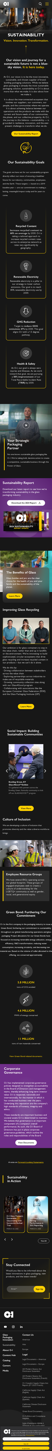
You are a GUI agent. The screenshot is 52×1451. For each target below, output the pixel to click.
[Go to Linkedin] (21, 1326)
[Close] (49, 1428)
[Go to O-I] (6, 4)
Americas (26, 1340)
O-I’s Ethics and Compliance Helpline (33, 1417)
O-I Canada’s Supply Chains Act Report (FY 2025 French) (35, 1384)
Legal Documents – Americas (34, 1359)
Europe (25, 1349)
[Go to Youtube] (5, 1326)
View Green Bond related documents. (26, 1056)
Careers (7, 1365)
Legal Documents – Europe (33, 1364)
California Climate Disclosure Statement (34, 1406)
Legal (24, 1354)
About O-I (8, 1350)
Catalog (6, 1360)
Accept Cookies (26, 1448)
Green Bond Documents (32, 1411)
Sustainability (9, 1345)
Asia (24, 1344)
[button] (26, 630)
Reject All (26, 1444)
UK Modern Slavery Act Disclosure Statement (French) (34, 1377)
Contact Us (28, 1334)
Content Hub (9, 1355)
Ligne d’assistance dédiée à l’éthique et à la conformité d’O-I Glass (33, 1426)
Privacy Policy (30, 1435)
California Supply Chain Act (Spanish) (33, 1399)
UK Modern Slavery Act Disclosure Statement (32, 1370)
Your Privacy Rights (26, 1439)
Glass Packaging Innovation (8, 1337)
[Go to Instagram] (13, 1326)
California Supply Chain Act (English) (33, 1391)
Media (6, 1370)
